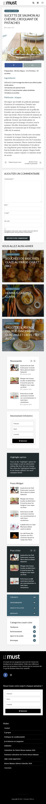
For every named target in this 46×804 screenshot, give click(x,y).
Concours (7, 768)
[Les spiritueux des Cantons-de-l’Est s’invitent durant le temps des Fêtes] (14, 535)
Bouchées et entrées (11, 11)
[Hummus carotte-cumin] (23, 300)
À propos (7, 732)
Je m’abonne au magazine (14, 741)
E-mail (6, 213)
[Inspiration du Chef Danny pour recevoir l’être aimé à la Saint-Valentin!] (14, 367)
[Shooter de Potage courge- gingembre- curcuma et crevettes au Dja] (23, 335)
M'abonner (23, 441)
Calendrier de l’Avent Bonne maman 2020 (19, 750)
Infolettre (7, 746)
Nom (6, 205)
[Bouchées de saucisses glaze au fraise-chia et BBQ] (23, 266)
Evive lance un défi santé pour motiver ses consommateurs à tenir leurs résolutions (28, 398)
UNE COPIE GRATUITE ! (12, 759)
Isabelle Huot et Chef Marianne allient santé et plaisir (27, 527)
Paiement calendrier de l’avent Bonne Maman (21, 755)
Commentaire (9, 179)
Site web (7, 221)
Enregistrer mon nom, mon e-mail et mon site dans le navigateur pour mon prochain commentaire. (21, 231)
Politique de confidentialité (14, 737)
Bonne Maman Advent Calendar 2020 (18, 763)
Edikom (31, 799)
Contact (7, 728)
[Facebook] (5, 675)
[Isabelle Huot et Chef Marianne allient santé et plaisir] (14, 526)
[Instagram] (11, 675)
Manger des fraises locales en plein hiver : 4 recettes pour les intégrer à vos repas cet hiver (28, 383)
